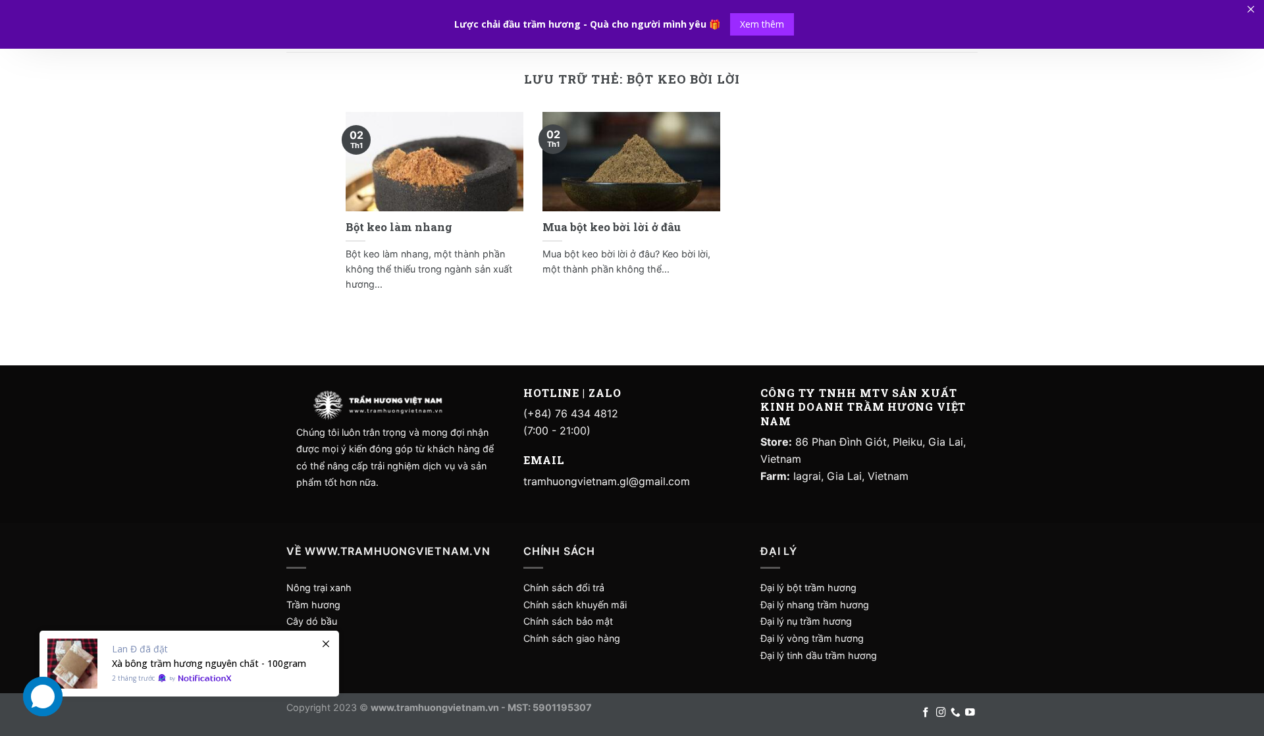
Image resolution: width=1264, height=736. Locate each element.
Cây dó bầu (311, 621)
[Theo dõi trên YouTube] (970, 713)
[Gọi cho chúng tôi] (956, 713)
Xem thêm (762, 24)
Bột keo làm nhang (399, 227)
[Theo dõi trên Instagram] (941, 713)
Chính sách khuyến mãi (575, 604)
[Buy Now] (189, 664)
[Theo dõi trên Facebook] (926, 713)
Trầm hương (313, 604)
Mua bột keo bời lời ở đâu (611, 227)
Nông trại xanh (319, 587)
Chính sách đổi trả (563, 587)
